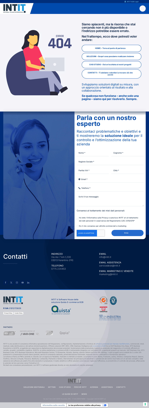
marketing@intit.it (108, 274)
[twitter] (11, 282)
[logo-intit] (14, 5)
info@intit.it (105, 257)
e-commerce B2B (99, 346)
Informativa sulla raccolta (54, 405)
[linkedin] (28, 282)
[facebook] (5, 282)
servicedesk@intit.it (109, 265)
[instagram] (17, 282)
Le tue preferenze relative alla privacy (84, 405)
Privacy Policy (8, 313)
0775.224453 (58, 268)
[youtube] (22, 282)
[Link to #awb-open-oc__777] (143, 8)
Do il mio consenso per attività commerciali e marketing (102, 226)
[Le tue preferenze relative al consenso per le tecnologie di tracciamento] (145, 404)
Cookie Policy (18, 313)
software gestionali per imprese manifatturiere (112, 344)
